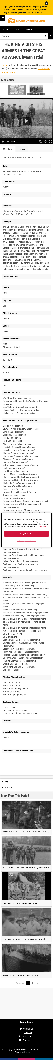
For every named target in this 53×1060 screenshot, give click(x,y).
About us (28, 1032)
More (28, 29)
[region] (26, 530)
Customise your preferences (26, 540)
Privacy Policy (28, 1036)
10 (19, 775)
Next (35, 983)
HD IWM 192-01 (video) (17, 94)
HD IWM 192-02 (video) (36, 94)
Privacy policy (42, 526)
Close (46, 3)
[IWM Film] (26, 20)
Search (50, 36)
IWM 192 (7, 737)
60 (35, 775)
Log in (5, 29)
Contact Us (28, 1028)
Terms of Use (28, 1040)
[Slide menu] (2, 18)
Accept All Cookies (26, 533)
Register (17, 29)
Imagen (27, 1052)
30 (27, 775)
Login (7, 781)
